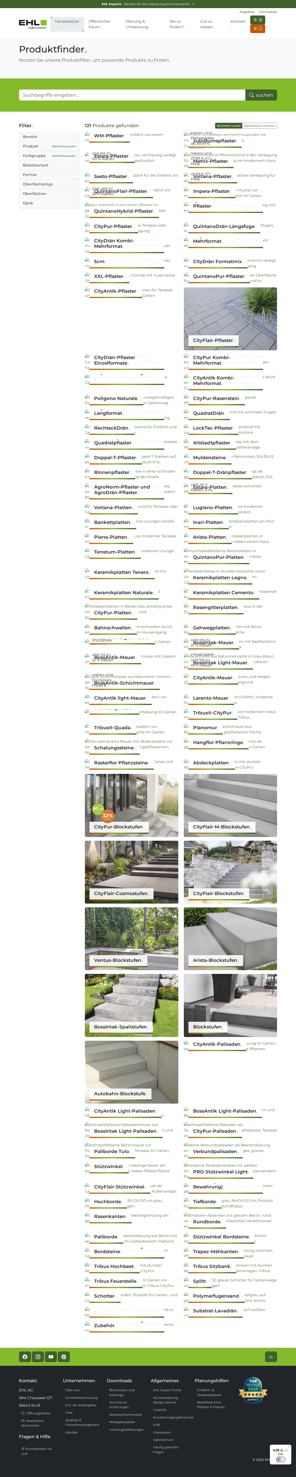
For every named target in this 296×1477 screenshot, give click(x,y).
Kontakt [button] (238, 21)
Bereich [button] (30, 137)
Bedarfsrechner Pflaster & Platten (211, 1404)
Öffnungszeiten (38, 1413)
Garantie (159, 1410)
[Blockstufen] (230, 1005)
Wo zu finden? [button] (177, 24)
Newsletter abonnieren (32, 1423)
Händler (71, 1432)
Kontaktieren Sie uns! (36, 1451)
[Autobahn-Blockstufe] (131, 1072)
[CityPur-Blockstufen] (131, 805)
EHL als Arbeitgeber (81, 1405)
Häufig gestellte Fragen (165, 1449)
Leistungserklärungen (126, 1429)
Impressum (162, 1432)
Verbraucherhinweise (125, 1414)
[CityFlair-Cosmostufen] (131, 872)
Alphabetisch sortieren (259, 125)
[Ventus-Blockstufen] (131, 938)
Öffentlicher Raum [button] (100, 24)
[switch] (280, 1459)
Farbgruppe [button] (49, 156)
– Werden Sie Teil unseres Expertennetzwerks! (146, 4)
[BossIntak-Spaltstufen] (131, 1005)
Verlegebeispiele (122, 1422)
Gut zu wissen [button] (206, 24)
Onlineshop (268, 12)
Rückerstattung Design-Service (165, 1400)
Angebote (247, 12)
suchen (264, 95)
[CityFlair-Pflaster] (230, 318)
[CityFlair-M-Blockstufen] (230, 805)
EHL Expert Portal (167, 1390)
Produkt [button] (49, 146)
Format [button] (30, 174)
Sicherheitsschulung (81, 1398)
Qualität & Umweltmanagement (82, 1422)
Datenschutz (163, 1440)
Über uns (72, 1390)
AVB (156, 1425)
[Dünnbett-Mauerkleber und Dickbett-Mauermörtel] (131, 1312)
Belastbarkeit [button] (35, 165)
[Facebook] (25, 1356)
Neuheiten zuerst (229, 125)
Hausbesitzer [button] (67, 21)
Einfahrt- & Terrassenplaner (209, 1392)
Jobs (69, 1412)
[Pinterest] (64, 1356)
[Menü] (288, 1447)
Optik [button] (28, 203)
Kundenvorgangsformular (171, 1417)
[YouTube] (51, 1356)
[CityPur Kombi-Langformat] (131, 380)
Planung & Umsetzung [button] (137, 24)
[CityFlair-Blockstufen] (230, 872)
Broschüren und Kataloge (122, 1392)
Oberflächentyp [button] (38, 184)
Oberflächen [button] (34, 193)
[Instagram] (38, 1356)
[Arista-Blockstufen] (230, 938)
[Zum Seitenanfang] (271, 1356)
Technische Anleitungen (119, 1404)
